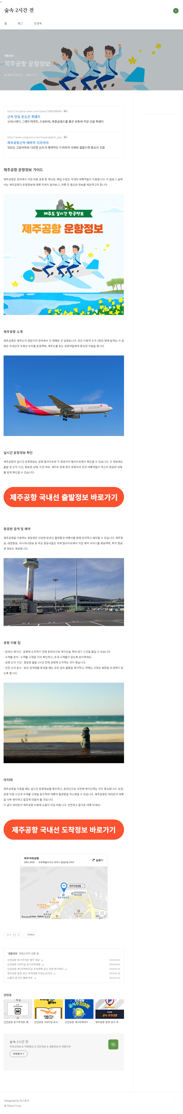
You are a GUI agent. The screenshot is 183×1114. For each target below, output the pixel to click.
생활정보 (12, 953)
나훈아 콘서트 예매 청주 (20, 978)
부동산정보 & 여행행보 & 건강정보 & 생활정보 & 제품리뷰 (40, 1046)
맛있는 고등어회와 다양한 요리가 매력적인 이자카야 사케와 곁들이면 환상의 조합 (56, 147)
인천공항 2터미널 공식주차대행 (23, 964)
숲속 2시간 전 (19, 10)
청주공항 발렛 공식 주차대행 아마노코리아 (29, 973)
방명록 (38, 23)
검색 (167, 10)
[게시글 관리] (18, 935)
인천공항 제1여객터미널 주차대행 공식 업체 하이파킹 (35, 969)
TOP (176, 1102)
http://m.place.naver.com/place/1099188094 (34, 111)
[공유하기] (14, 935)
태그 (20, 23)
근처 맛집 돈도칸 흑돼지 (23, 116)
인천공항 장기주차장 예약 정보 (23, 960)
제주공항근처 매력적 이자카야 (28, 142)
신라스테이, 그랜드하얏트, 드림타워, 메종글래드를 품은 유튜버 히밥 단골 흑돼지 (55, 121)
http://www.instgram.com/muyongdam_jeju (34, 137)
